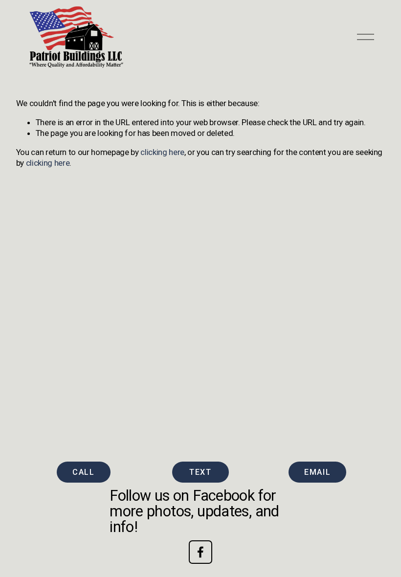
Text (200, 472)
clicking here (162, 152)
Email (317, 472)
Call (83, 472)
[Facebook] (200, 552)
